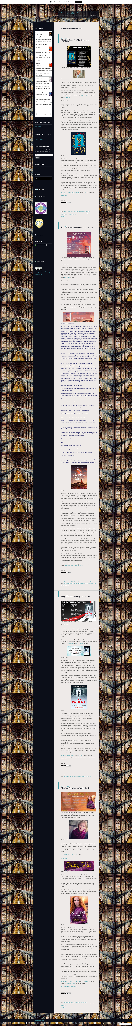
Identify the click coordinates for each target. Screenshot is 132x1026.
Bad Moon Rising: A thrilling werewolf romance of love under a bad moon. (42, 94)
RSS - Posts (38, 137)
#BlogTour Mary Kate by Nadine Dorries (75, 788)
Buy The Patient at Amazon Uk (67, 755)
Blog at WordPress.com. (39, 1020)
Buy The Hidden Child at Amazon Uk (69, 564)
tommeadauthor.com (67, 97)
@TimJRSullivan (80, 643)
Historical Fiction (90, 581)
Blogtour (65, 211)
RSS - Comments (39, 139)
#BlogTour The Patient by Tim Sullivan (75, 596)
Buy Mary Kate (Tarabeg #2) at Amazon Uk (70, 981)
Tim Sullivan (90, 776)
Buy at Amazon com (68, 565)
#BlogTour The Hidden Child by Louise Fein (77, 228)
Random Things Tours (86, 211)
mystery (62, 214)
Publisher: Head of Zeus (69, 983)
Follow (37, 157)
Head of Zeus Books (74, 211)
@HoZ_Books (74, 854)
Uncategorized (81, 774)
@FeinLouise (67, 277)
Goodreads (85, 192)
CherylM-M (46, 271)
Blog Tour (66, 1002)
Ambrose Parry (39, 79)
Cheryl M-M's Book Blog (71, 13)
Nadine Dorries (83, 1003)
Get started (78, 1)
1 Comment (63, 216)
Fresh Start (38, 63)
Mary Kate (78, 1003)
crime (68, 776)
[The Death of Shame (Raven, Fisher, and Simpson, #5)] (50, 81)
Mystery (80, 211)
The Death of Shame (39, 78)
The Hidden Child (66, 585)
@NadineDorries (67, 854)
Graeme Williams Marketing (73, 581)
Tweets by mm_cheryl (39, 168)
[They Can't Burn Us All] (50, 36)
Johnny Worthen (39, 65)
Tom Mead (74, 214)
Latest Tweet (40, 164)
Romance (85, 1002)
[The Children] (50, 50)
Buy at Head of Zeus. (78, 565)
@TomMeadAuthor (85, 95)
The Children (38, 47)
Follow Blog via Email (42, 146)
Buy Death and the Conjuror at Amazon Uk (70, 192)
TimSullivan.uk (69, 643)
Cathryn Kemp (39, 34)
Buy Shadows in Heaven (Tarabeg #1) (69, 986)
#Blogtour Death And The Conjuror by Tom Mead (75, 41)
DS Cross (71, 776)
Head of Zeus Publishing (82, 583)
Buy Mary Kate (64, 858)
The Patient (85, 776)
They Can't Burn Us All (40, 32)
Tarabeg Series (63, 1005)
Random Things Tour (68, 214)
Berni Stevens (39, 97)
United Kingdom (38, 126)
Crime (69, 211)
